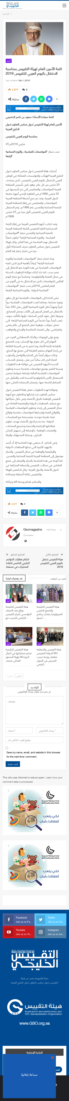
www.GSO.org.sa (34, 1023)
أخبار (8, 61)
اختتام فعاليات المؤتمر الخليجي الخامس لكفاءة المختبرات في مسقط (18, 563)
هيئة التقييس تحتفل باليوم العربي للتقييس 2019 (51, 563)
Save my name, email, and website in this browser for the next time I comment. (33, 754)
